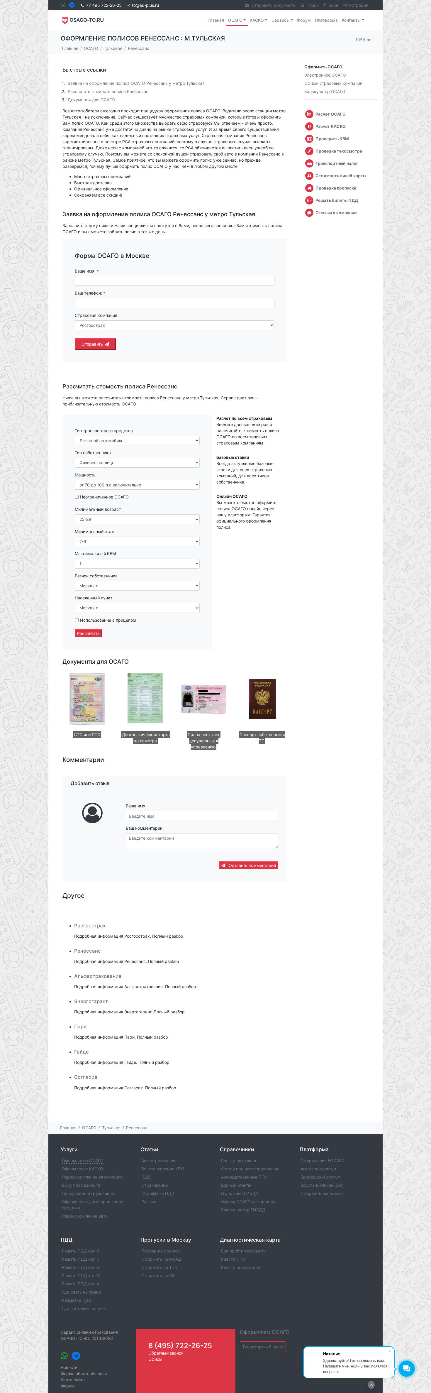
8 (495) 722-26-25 (180, 1345)
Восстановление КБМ (162, 1168)
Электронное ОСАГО (325, 74)
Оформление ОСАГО (82, 1160)
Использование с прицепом (108, 620)
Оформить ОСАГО (323, 66)
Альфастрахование (97, 976)
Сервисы (281, 20)
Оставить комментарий (252, 865)
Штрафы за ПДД (157, 1193)
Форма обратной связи (84, 1373)
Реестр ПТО (233, 1259)
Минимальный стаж (95, 531)
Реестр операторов (240, 1267)
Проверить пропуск (161, 1250)
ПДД (146, 1176)
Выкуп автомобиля (81, 1185)
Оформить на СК (158, 1275)
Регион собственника (96, 575)
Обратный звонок (166, 1352)
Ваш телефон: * (90, 292)
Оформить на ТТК (159, 1267)
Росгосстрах (90, 926)
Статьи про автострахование (250, 1168)
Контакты (351, 20)
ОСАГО (235, 20)
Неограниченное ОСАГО (104, 496)
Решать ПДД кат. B (80, 1250)
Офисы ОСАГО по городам (248, 1201)
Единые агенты (236, 1185)
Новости (69, 1367)
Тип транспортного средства (104, 430)
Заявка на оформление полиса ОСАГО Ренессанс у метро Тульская (136, 83)
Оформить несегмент (322, 1193)
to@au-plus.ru (145, 5)
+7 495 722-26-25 (104, 5)
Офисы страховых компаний (333, 83)
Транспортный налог (263, 1346)
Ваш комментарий (144, 828)
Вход (333, 5)
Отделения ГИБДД (240, 1193)
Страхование (154, 1185)
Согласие (85, 1077)
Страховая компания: (96, 315)
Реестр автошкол (238, 1160)
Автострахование (159, 1160)
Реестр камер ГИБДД (243, 1209)
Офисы (155, 1359)
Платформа (326, 20)
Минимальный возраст (98, 509)
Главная (216, 20)
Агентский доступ (318, 1168)
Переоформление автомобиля (92, 1176)
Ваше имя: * (87, 270)
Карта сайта (73, 1379)
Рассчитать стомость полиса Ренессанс (108, 91)
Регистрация (355, 5)
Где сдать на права (81, 1291)
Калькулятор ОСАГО (324, 91)
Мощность (85, 474)
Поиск (312, 5)
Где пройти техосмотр (243, 1250)
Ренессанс (87, 951)
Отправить (92, 344)
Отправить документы (273, 5)
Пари (80, 1026)
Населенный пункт (93, 597)
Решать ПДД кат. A (80, 1283)
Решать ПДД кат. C (81, 1259)
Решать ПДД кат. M (81, 1275)
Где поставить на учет (84, 1308)
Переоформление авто (85, 1215)
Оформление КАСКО (82, 1168)
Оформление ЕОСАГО (323, 1160)
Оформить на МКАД (161, 1259)
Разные (148, 1201)
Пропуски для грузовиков (88, 1193)
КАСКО (257, 20)
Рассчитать (88, 633)
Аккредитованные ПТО (244, 1176)
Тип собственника (93, 452)
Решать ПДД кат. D (81, 1267)
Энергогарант (91, 1001)
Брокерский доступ (320, 1176)
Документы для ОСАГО (91, 99)
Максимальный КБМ (95, 553)
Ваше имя (135, 805)
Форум (304, 20)
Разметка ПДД (77, 1300)
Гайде (81, 1052)
